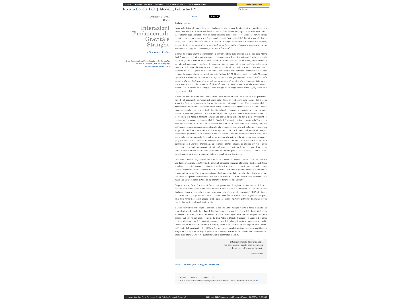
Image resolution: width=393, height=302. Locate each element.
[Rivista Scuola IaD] (139, 8)
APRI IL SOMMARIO (254, 4)
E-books (148, 4)
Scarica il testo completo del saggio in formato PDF (197, 264)
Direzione (158, 4)
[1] (232, 48)
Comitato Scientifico (175, 4)
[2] (190, 90)
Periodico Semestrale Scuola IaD (174, 297)
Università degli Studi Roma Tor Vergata (140, 297)
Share (194, 16)
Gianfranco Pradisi (159, 52)
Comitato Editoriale (196, 4)
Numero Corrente (133, 4)
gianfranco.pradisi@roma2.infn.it (157, 66)
